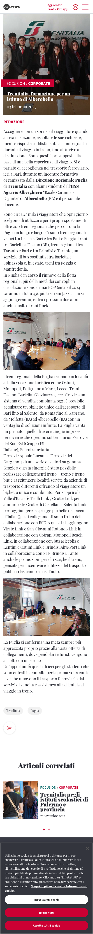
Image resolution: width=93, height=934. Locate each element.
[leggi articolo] (20, 799)
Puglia (34, 711)
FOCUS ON (16, 83)
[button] (44, 829)
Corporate (39, 83)
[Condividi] (25, 728)
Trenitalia (13, 711)
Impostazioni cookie (46, 899)
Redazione (14, 121)
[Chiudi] (88, 849)
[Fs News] (15, 7)
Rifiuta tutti (46, 913)
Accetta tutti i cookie (46, 925)
